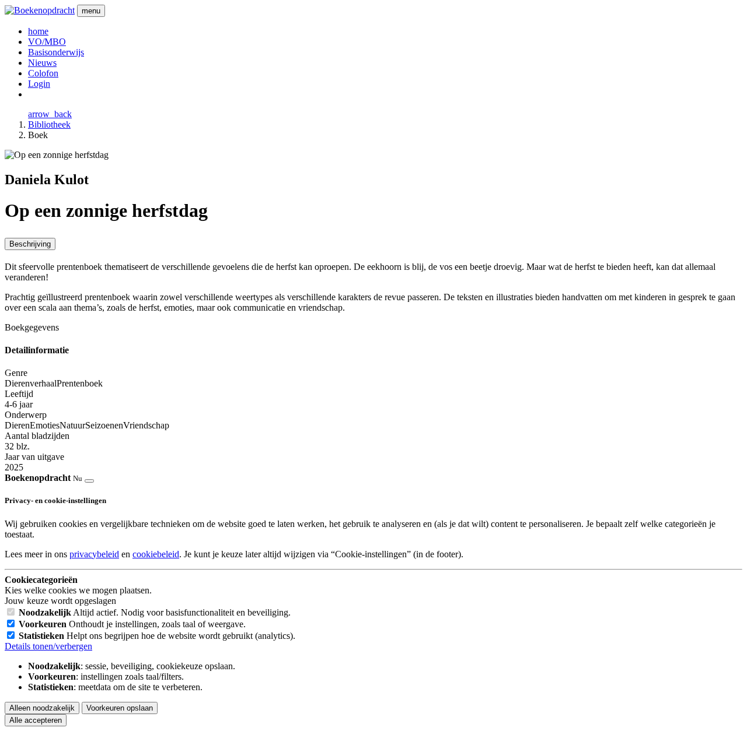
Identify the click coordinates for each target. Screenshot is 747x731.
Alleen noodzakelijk (42, 708)
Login (39, 84)
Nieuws (42, 63)
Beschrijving (30, 244)
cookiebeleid (155, 554)
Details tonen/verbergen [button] (48, 646)
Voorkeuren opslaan (119, 708)
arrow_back (50, 114)
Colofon (43, 73)
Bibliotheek (49, 124)
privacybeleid (94, 554)
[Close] (89, 481)
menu (91, 10)
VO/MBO (47, 42)
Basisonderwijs (56, 52)
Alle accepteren (35, 720)
